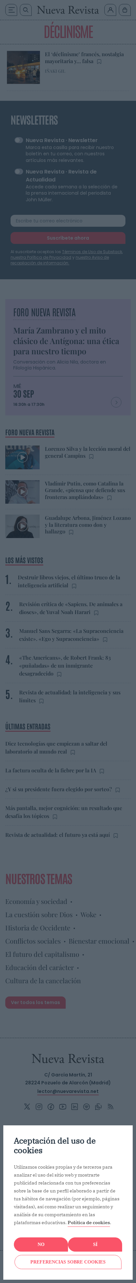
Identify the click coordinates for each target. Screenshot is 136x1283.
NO (41, 1244)
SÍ (95, 1244)
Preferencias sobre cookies (68, 1262)
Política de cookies (89, 1222)
